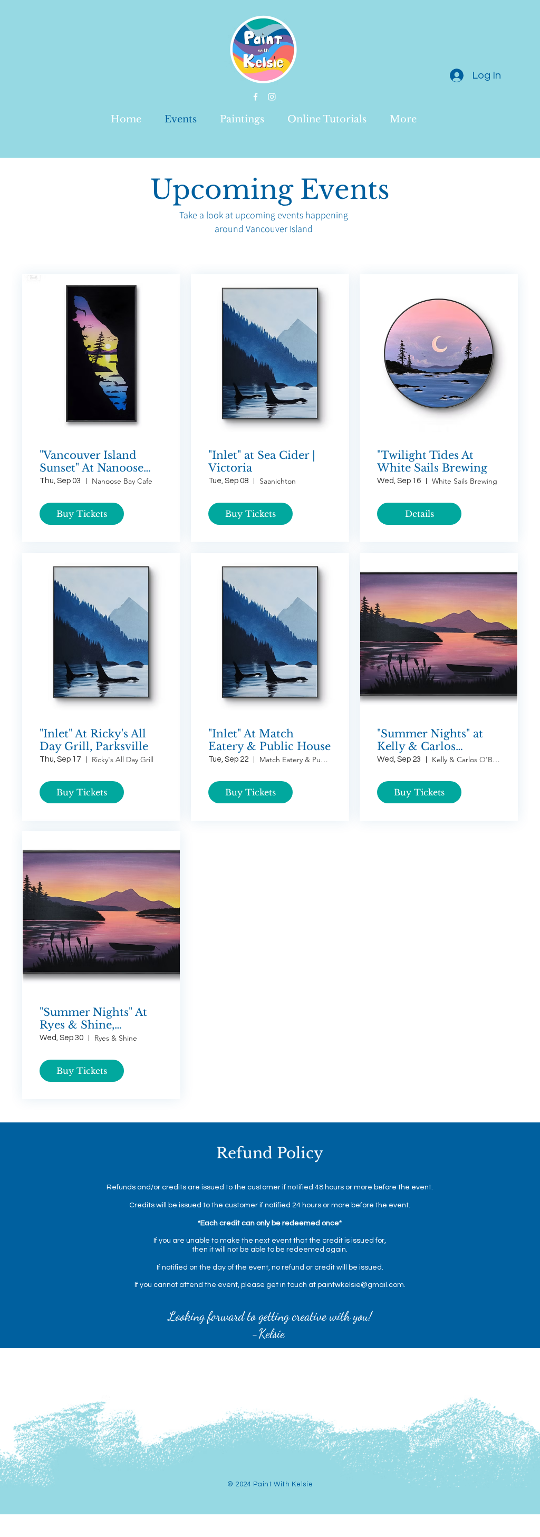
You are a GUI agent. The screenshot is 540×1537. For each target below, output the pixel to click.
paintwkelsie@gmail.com (360, 1285)
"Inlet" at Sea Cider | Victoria (261, 461)
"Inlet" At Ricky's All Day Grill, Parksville (94, 740)
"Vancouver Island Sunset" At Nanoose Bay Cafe (91, 461)
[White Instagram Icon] (272, 97)
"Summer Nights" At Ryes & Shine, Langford (93, 1018)
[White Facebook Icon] (255, 97)
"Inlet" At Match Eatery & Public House (269, 740)
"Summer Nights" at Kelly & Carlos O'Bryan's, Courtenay (435, 740)
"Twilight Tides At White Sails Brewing (432, 461)
